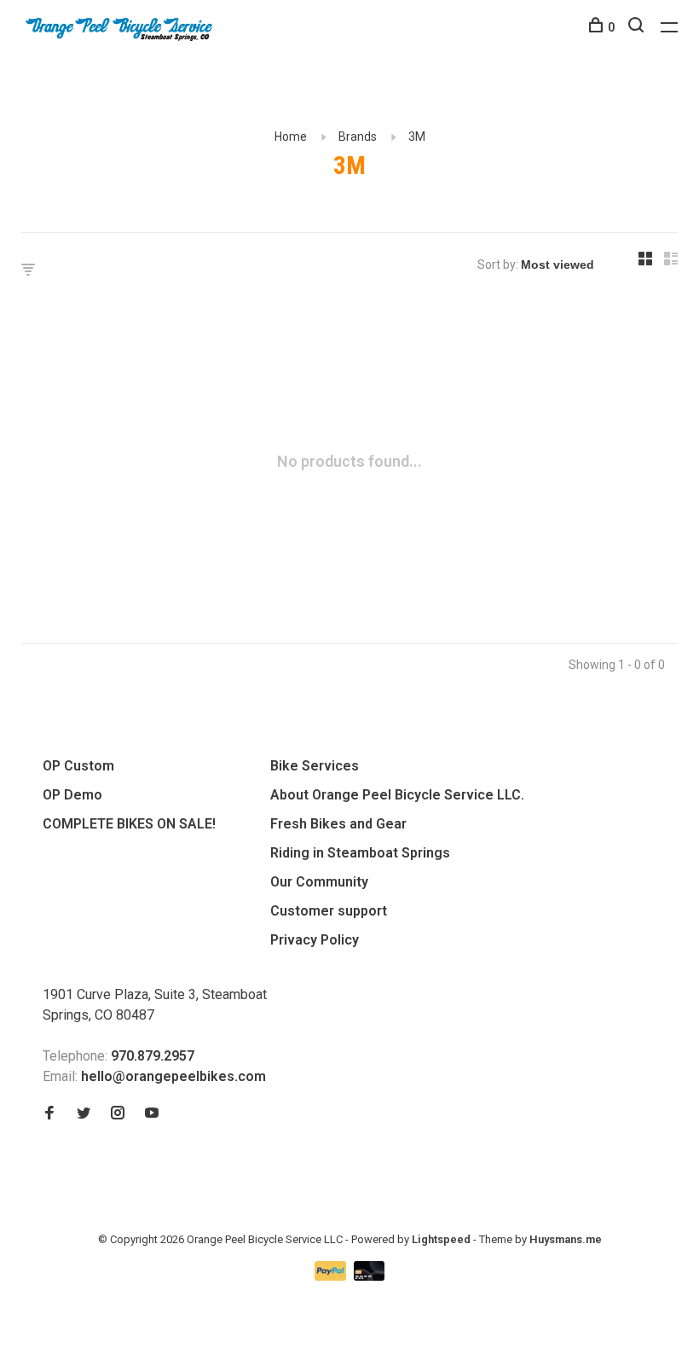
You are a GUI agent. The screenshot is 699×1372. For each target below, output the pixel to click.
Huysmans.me (565, 1239)
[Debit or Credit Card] (369, 1276)
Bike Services (314, 766)
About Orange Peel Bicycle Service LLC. (397, 795)
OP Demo (72, 795)
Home (290, 136)
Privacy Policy (314, 940)
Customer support (328, 911)
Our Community (319, 882)
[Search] (638, 27)
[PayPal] (332, 1276)
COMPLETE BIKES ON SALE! (129, 824)
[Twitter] (83, 1114)
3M (416, 136)
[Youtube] (152, 1114)
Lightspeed (441, 1239)
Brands (357, 136)
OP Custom (78, 766)
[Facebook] (49, 1114)
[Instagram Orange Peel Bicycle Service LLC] (117, 1114)
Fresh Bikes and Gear (338, 824)
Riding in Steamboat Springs (360, 853)
